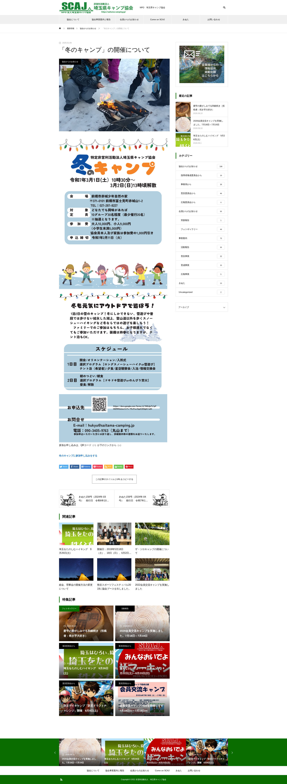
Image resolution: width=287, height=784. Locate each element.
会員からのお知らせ (129, 19)
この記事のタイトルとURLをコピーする (114, 479)
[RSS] (61, 779)
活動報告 (125, 608)
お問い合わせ (213, 19)
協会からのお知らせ (70, 62)
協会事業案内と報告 (101, 19)
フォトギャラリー (69, 608)
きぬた (186, 19)
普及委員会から (68, 646)
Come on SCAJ (157, 19)
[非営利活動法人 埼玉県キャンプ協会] (96, 7)
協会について (73, 19)
